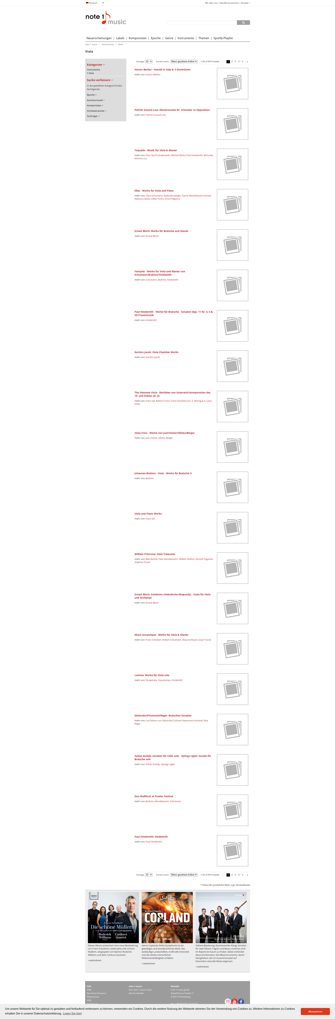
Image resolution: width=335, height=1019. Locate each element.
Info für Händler (136, 993)
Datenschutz (93, 996)
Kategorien (95, 64)
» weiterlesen (94, 960)
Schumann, (151, 279)
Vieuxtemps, (164, 680)
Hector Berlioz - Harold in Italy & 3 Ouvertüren (163, 69)
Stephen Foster (142, 562)
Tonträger (92, 116)
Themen (203, 38)
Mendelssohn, (162, 801)
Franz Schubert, (154, 639)
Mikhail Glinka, (178, 155)
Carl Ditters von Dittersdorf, (160, 720)
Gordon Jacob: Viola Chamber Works (156, 352)
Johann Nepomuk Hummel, (189, 720)
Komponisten (138, 38)
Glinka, (161, 437)
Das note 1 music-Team (140, 989)
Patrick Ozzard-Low (156, 114)
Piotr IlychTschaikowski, (158, 155)
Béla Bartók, (152, 559)
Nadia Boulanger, (172, 195)
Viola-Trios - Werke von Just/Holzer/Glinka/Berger (165, 433)
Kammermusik (95, 100)
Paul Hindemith (154, 841)
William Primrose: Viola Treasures (155, 554)
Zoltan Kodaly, (153, 764)
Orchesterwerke (96, 110)
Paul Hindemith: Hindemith (151, 836)
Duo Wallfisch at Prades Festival (154, 796)
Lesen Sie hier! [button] (72, 1013)
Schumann (175, 801)
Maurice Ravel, (189, 639)
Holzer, (154, 437)
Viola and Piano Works (148, 513)
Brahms (150, 478)
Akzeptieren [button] (315, 1011)
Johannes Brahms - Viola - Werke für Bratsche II (163, 473)
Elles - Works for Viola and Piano (154, 190)
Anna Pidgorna (172, 198)
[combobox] (94, 3)
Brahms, (162, 279)
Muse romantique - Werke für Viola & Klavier (161, 634)
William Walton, (187, 559)
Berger (169, 437)
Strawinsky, (152, 680)
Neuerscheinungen (99, 38)
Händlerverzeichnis (229, 2)
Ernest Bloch (152, 236)
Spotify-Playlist (223, 38)
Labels (120, 38)
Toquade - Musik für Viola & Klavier (156, 150)
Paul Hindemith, (194, 155)
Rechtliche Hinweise (96, 993)
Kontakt (245, 2)
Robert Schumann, (172, 639)
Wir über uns (211, 2)
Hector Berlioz (153, 74)
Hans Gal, (150, 400)
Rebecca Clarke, (143, 198)
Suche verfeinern (99, 80)
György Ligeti (168, 764)
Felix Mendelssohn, (168, 559)
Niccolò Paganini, (204, 559)
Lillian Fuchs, (157, 198)
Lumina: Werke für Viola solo (152, 675)
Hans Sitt (150, 518)
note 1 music (91, 44)
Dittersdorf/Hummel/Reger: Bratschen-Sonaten (163, 715)
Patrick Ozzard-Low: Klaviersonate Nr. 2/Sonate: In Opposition (172, 110)
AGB (89, 1000)
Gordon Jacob (153, 357)
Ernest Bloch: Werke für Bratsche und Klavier (161, 231)
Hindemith (172, 279)
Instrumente (186, 38)
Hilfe (89, 989)
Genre (169, 38)
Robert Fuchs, (163, 400)
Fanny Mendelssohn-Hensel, (196, 195)
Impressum (92, 1003)
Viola (120, 44)
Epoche (156, 38)
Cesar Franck (204, 639)
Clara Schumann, (154, 195)
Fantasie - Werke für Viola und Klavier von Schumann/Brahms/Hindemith (160, 273)
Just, (148, 437)
